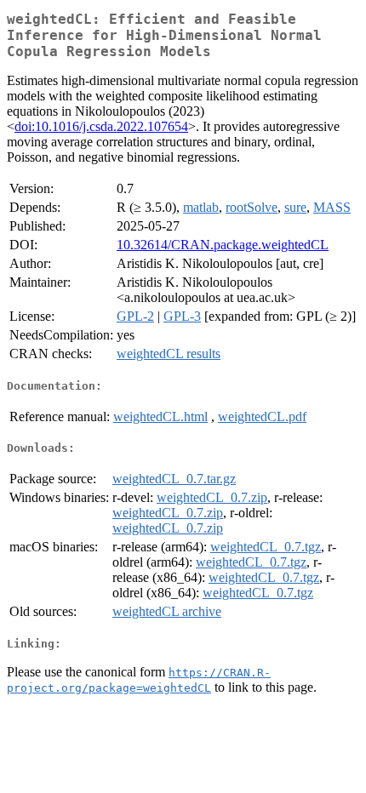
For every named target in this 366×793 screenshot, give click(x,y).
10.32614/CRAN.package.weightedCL (223, 244)
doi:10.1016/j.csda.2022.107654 (101, 126)
